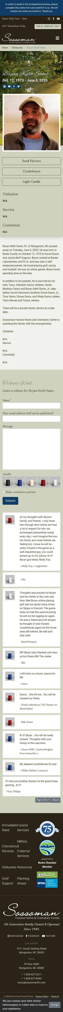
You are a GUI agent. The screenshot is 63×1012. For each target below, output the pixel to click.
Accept (54, 1005)
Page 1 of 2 (42, 800)
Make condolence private (20, 492)
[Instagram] (49, 19)
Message (8, 426)
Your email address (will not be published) (28, 413)
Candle (7, 474)
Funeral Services (23, 827)
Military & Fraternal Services (23, 848)
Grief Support (7, 881)
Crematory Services (9, 848)
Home (5, 47)
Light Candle (31, 181)
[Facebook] (53, 19)
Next (55, 800)
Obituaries (17, 47)
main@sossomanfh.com (31, 982)
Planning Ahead (23, 881)
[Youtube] (58, 19)
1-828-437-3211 (33, 974)
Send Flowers (31, 161)
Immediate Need (9, 827)
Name (7, 400)
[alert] (31, 8)
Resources (24, 867)
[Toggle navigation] (57, 38)
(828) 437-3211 (48, 26)
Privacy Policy (42, 996)
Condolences (31, 171)
